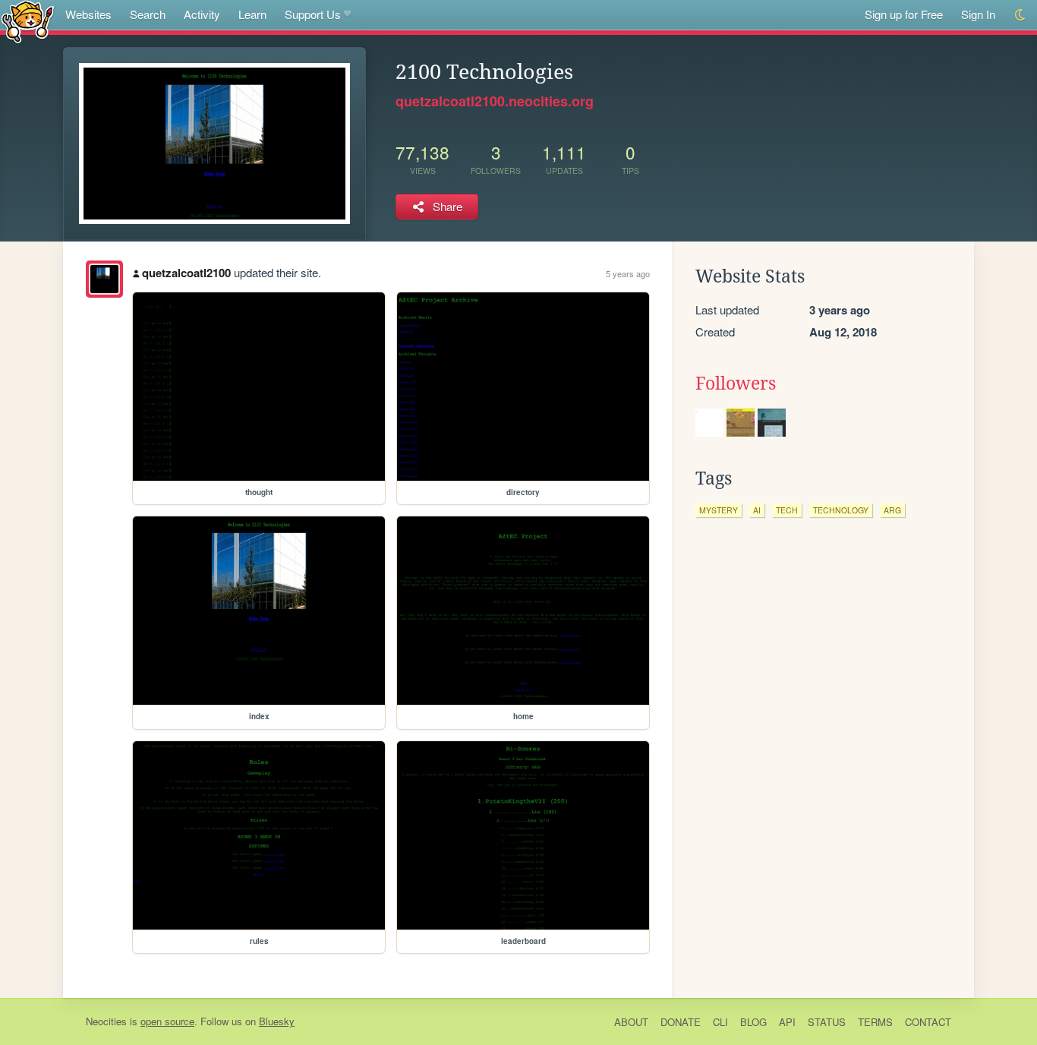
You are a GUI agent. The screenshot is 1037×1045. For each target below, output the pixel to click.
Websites (88, 14)
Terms (875, 1022)
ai (757, 510)
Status (827, 1022)
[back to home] (27, 21)
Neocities (106, 1021)
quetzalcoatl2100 (186, 272)
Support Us (313, 14)
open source (167, 1021)
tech (787, 510)
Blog (753, 1022)
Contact (928, 1022)
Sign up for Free (904, 14)
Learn (252, 14)
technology (840, 510)
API (787, 1022)
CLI (720, 1022)
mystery (718, 510)
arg (892, 510)
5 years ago (628, 273)
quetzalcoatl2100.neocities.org (495, 101)
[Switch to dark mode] (1020, 15)
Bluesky (277, 1021)
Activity (202, 14)
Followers (735, 383)
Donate (680, 1022)
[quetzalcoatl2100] (104, 279)
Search (147, 14)
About (631, 1022)
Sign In (978, 14)
